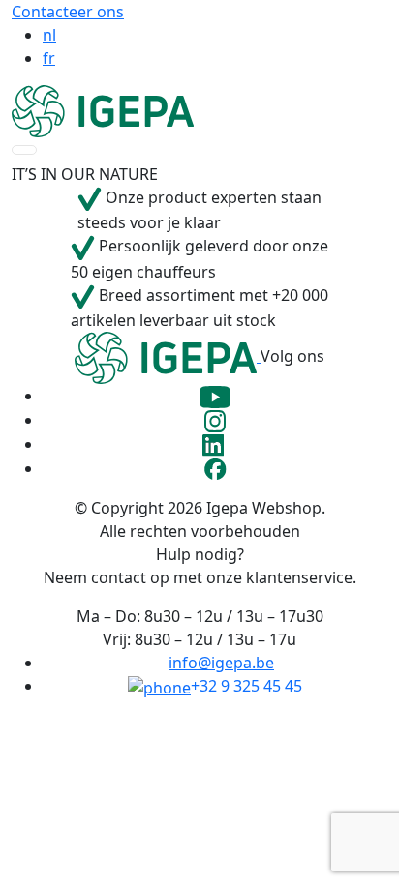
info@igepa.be (221, 662)
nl (49, 34)
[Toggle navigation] (24, 150)
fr (49, 58)
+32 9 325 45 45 (246, 685)
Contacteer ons (68, 11)
